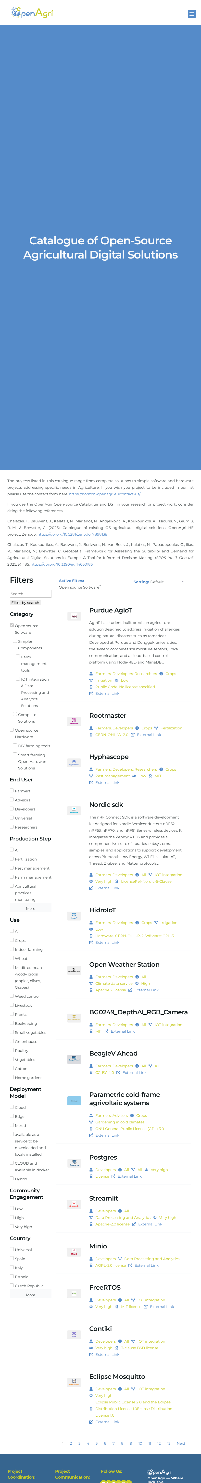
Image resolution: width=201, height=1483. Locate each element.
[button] (192, 14)
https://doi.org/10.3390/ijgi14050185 (62, 564)
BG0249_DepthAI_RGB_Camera (138, 1012)
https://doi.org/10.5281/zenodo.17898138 (72, 534)
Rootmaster (107, 715)
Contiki (100, 1329)
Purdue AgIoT (110, 610)
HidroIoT (102, 910)
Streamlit (103, 1198)
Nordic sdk (106, 805)
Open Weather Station (124, 964)
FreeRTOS (104, 1287)
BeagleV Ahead (113, 1053)
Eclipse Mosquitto (117, 1376)
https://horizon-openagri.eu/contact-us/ (104, 494)
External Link (107, 693)
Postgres (103, 1157)
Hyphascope (108, 757)
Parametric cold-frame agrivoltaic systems (124, 1099)
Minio (98, 1246)
